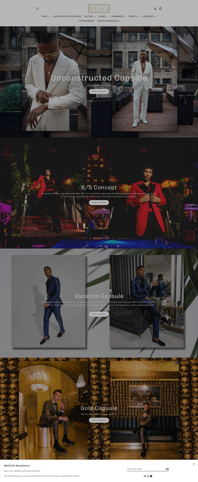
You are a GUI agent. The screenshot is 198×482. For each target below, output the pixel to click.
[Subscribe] (167, 469)
